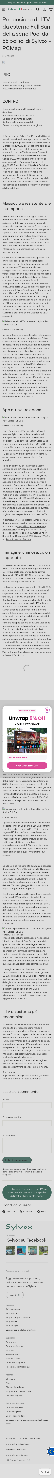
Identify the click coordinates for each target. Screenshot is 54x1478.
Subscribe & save (27, 710)
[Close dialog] (47, 710)
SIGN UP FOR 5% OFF (27, 765)
